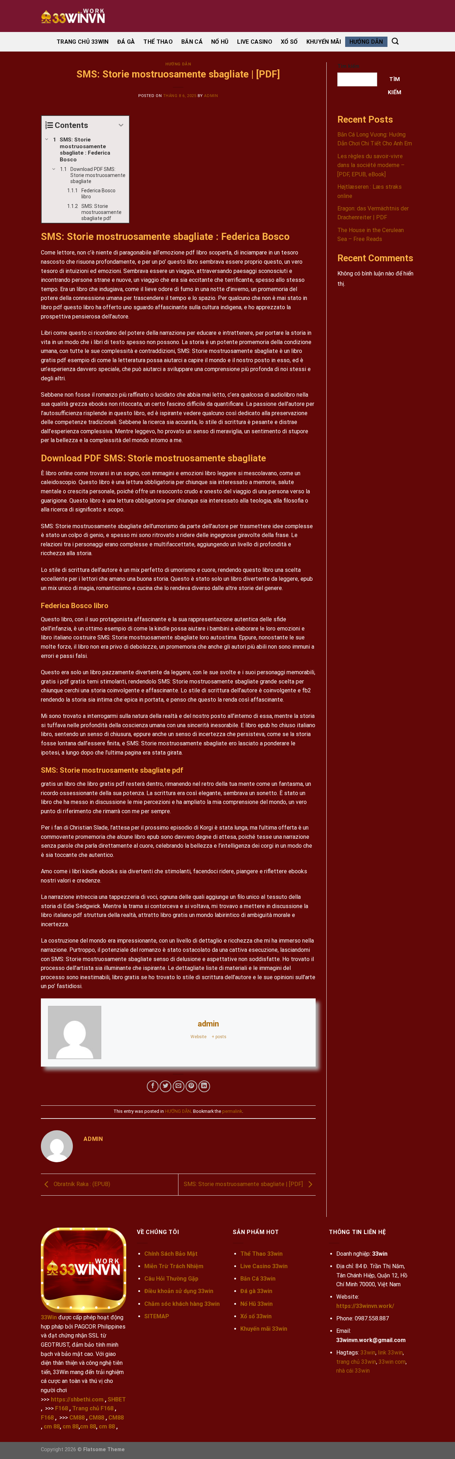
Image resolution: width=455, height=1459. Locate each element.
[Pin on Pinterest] (191, 1086)
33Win (49, 1317)
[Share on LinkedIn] (204, 1086)
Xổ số (289, 41)
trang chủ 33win (356, 1361)
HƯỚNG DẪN (366, 41)
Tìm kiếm (348, 66)
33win (367, 1352)
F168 (61, 1408)
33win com (392, 1361)
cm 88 (52, 1426)
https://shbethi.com (77, 1399)
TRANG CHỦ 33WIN (83, 41)
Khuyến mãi (323, 41)
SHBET (117, 1399)
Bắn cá (192, 41)
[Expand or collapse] (121, 125)
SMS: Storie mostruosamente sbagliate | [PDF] (244, 1184)
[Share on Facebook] (153, 1086)
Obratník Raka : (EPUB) (81, 1184)
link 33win (390, 1352)
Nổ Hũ (220, 41)
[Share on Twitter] (165, 1086)
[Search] (395, 41)
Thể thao (158, 41)
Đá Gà (126, 41)
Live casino (254, 41)
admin (211, 95)
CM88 (77, 1417)
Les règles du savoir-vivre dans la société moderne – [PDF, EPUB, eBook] (371, 165)
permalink (232, 1111)
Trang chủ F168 (92, 1408)
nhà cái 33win (353, 1370)
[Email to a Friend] (178, 1086)
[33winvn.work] (76, 16)
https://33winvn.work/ (365, 1306)
